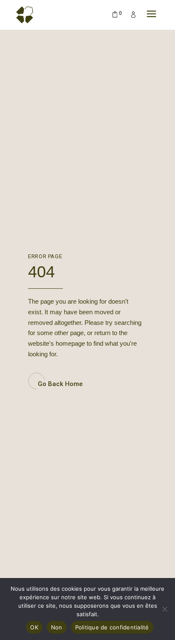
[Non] (164, 609)
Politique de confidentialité (112, 627)
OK (34, 627)
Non (56, 627)
